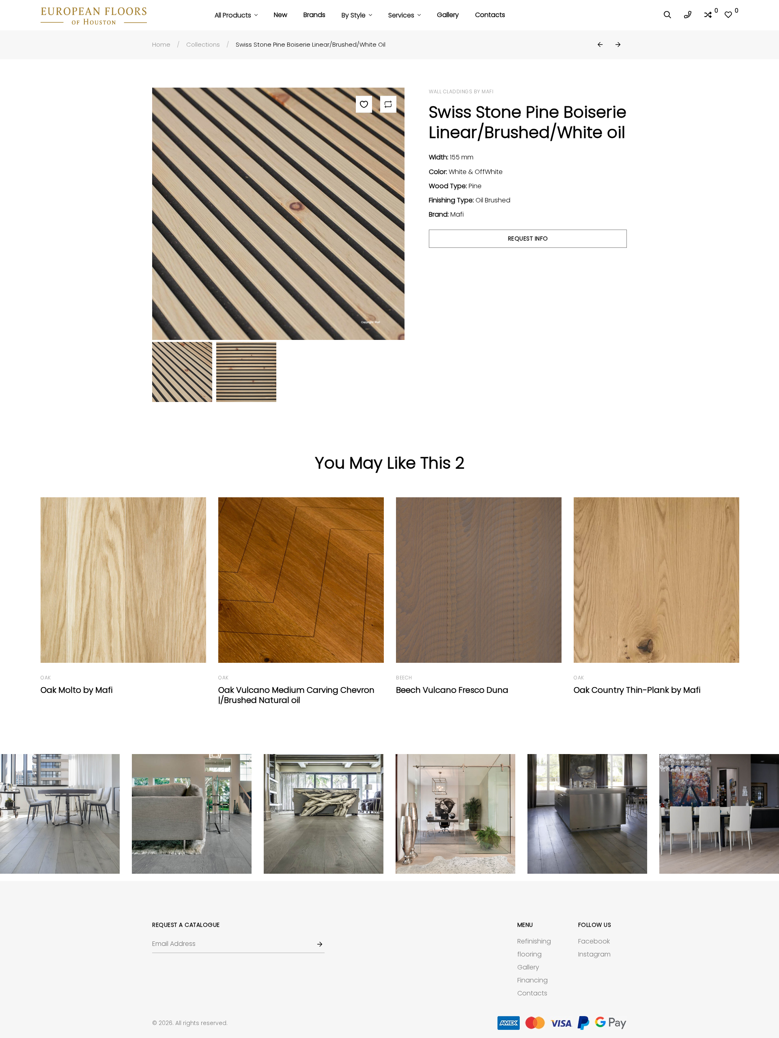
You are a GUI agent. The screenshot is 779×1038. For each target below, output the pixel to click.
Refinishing (534, 941)
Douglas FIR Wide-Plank (622, 690)
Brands (314, 14)
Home (161, 44)
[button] (600, 45)
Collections (203, 44)
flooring (529, 954)
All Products (234, 15)
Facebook (594, 941)
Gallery (448, 14)
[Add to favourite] (364, 104)
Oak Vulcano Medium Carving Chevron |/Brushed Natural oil (119, 695)
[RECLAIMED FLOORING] (60, 814)
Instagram (594, 954)
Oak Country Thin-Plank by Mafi (460, 690)
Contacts (490, 14)
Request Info (528, 238)
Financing (532, 980)
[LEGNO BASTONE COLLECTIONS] (192, 814)
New (280, 14)
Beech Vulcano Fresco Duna (275, 690)
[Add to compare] (388, 104)
